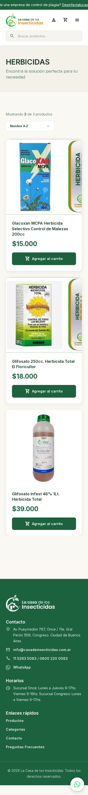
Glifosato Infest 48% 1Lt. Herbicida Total (35, 496)
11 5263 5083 (24, 658)
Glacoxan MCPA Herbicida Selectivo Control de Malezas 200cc (40, 229)
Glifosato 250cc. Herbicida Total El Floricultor (43, 364)
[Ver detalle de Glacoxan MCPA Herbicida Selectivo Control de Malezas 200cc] (44, 177)
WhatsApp (22, 667)
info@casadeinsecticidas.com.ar (42, 650)
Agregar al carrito (47, 259)
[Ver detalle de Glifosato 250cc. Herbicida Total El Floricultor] (44, 315)
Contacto (14, 738)
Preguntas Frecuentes (25, 747)
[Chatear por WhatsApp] (77, 784)
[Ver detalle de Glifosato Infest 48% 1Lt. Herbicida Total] (44, 447)
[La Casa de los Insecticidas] (24, 20)
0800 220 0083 (54, 658)
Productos (15, 720)
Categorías (15, 729)
